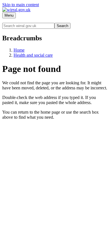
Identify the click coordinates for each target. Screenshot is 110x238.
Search (62, 26)
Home (19, 50)
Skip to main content (20, 4)
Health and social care (33, 55)
